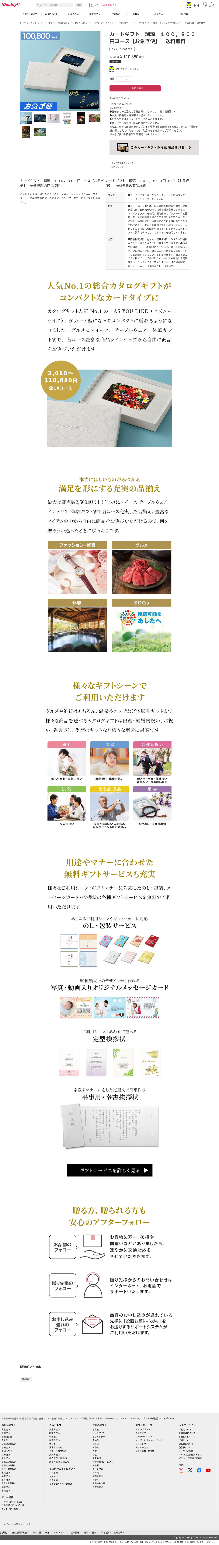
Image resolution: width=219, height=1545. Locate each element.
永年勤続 (5, 1480)
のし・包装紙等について (122, 163)
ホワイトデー (99, 1437)
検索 (79, 5)
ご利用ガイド (185, 1429)
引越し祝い (6, 1451)
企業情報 (75, 1532)
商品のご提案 (90, 1532)
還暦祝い (5, 1458)
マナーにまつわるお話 (11, 1502)
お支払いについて (187, 1437)
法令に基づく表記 (41, 1532)
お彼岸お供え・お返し (103, 1462)
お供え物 (53, 1480)
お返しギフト (56, 1425)
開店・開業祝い (8, 1469)
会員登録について (187, 1433)
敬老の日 (97, 1458)
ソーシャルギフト (144, 1437)
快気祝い (116, 14)
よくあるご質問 (186, 1451)
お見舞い (53, 1477)
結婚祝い (26, 1379)
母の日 (96, 1440)
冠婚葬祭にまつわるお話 (12, 1505)
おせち (96, 1480)
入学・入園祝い (8, 1483)
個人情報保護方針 (20, 1532)
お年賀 (96, 1473)
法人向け (184, 14)
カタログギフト (52, 14)
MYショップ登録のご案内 (190, 1458)
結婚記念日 (6, 1437)
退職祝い (5, 1490)
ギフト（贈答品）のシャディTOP (158, 1418)
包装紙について (186, 1447)
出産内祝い (73, 14)
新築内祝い (54, 1440)
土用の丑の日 (99, 1483)
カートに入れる (135, 88)
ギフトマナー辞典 (9, 1509)
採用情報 (105, 1532)
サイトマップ (60, 1532)
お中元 (96, 1447)
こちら (27, 1524)
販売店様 (118, 1532)
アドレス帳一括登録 (145, 1451)
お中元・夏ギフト (30, 14)
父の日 (96, 1444)
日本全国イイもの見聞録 (60, 1484)
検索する (38, 5)
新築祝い (5, 1447)
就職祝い (5, 1487)
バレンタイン (99, 1433)
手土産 (96, 1429)
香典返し (137, 14)
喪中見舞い (98, 1487)
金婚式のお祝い (8, 1462)
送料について (117, 167)
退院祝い (5, 1473)
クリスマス (98, 1469)
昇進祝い (5, 1476)
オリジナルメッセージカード (149, 1440)
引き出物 (53, 1473)
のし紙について (186, 1444)
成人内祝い (54, 1455)
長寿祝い (5, 1455)
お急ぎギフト (142, 1433)
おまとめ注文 (142, 1447)
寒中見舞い (98, 1476)
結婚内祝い (94, 14)
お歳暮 (96, 1465)
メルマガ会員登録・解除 (190, 1455)
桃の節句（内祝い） (58, 1458)
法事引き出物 (55, 1447)
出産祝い (158, 14)
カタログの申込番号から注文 (106, 5)
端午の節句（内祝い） (59, 1462)
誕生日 (4, 1440)
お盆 (95, 1451)
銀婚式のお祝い (8, 1465)
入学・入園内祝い (57, 1451)
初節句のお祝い (8, 1444)
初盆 (95, 1455)
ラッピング (141, 1444)
